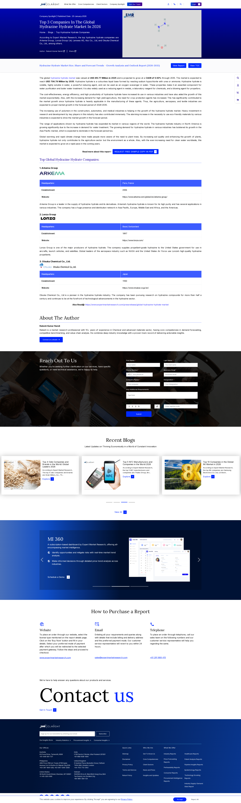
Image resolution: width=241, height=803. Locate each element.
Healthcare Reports (192, 754)
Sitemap (125, 754)
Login (194, 4)
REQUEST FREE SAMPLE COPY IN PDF (133, 151)
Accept (180, 799)
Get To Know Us (149, 754)
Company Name (133, 380)
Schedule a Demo (57, 574)
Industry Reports (170, 754)
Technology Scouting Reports (192, 776)
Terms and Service (129, 770)
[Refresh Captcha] (157, 406)
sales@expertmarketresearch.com (111, 657)
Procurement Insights (82, 740)
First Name (131, 360)
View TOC (195, 65)
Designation (169, 380)
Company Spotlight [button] (117, 4)
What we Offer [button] (70, 4)
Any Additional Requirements (137, 389)
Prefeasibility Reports (172, 767)
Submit (138, 414)
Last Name (168, 360)
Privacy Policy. (127, 799)
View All (118, 512)
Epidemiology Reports (193, 770)
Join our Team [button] (134, 4)
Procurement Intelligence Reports (173, 779)
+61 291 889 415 (158, 657)
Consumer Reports (171, 773)
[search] (181, 4)
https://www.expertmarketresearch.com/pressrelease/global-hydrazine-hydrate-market (127, 304)
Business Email (170, 370)
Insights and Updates (151, 775)
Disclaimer (126, 759)
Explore (46, 476)
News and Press (149, 770)
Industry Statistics (62, 740)
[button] (168, 4)
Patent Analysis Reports (193, 759)
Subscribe (102, 734)
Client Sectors (101, 4)
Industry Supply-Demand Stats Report (194, 785)
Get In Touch (46, 710)
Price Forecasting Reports (170, 760)
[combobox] (129, 374)
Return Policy (127, 775)
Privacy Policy (127, 765)
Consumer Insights (101, 740)
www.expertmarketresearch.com (55, 657)
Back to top (6, 793)
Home (42, 32)
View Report (178, 65)
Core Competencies (86, 4)
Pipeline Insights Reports (194, 765)
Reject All (195, 799)
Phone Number (132, 370)
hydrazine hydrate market (63, 78)
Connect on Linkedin (50, 340)
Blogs (50, 32)
